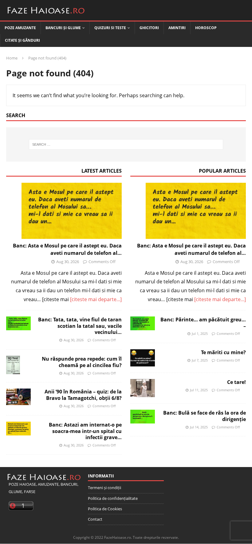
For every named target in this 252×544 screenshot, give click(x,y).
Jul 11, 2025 (199, 390)
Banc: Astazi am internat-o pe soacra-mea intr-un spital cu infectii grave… (85, 431)
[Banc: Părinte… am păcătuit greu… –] (142, 323)
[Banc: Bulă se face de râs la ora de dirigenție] (142, 416)
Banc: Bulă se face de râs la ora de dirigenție (204, 416)
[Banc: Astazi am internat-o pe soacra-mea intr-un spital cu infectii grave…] (18, 428)
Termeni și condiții (104, 487)
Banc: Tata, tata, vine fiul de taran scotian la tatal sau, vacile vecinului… (80, 326)
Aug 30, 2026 (67, 261)
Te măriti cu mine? (223, 352)
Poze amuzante (20, 27)
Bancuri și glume (63, 27)
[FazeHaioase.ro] (46, 16)
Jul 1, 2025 (200, 333)
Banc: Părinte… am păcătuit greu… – (203, 322)
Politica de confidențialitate (113, 498)
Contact (95, 519)
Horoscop (206, 27)
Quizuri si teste (110, 27)
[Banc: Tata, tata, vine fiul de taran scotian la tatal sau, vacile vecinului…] (18, 323)
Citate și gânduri (22, 40)
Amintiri (177, 27)
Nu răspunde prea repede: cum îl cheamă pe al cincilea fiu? (82, 362)
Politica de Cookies (105, 508)
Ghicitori (149, 27)
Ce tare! (236, 382)
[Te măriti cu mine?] (142, 357)
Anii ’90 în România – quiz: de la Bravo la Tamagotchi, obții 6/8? (83, 394)
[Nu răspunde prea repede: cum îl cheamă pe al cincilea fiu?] (13, 365)
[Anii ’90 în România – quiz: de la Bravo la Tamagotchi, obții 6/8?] (18, 397)
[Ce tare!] (142, 388)
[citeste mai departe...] (96, 299)
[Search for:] (126, 144)
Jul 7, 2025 (200, 360)
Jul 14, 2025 (199, 427)
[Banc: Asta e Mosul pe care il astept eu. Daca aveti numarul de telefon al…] (64, 211)
